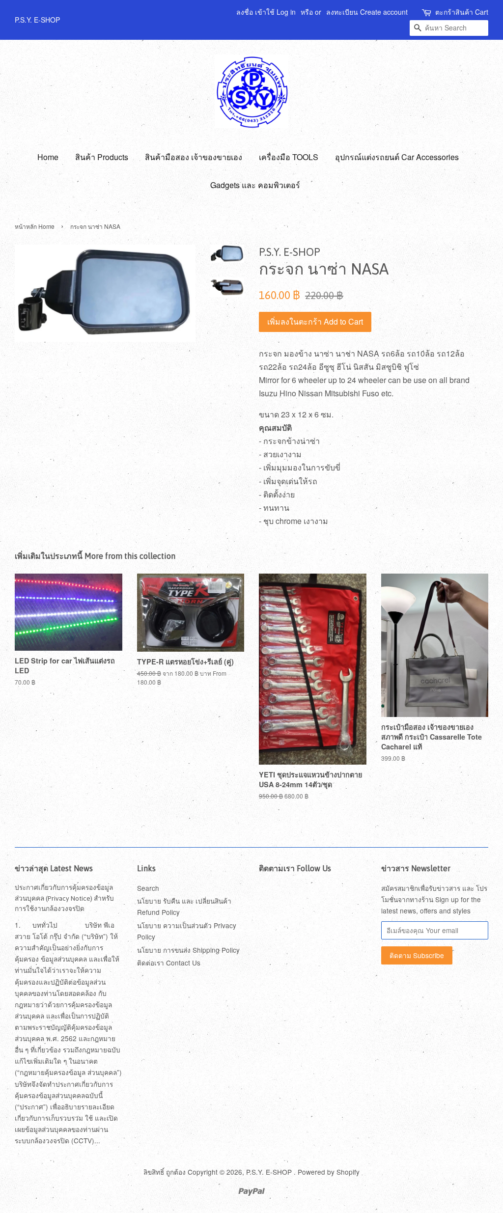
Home (47, 157)
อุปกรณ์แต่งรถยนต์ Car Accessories (397, 157)
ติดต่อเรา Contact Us (168, 962)
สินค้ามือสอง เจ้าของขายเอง (193, 157)
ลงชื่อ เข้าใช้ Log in (266, 12)
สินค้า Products (101, 157)
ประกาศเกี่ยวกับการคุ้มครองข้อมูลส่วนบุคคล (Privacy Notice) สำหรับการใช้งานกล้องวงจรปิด (64, 898)
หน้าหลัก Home (35, 226)
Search (148, 888)
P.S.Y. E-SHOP (270, 1172)
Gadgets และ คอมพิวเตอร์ (255, 185)
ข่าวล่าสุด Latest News (54, 868)
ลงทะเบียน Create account (367, 12)
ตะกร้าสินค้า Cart (461, 12)
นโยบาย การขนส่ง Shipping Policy (188, 950)
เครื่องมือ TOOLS (288, 157)
